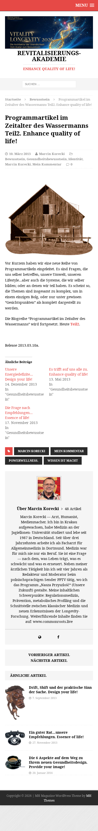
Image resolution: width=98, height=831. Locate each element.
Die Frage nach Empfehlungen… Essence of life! (19, 412)
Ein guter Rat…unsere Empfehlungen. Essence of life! (56, 734)
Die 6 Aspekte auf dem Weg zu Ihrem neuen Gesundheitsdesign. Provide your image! (58, 762)
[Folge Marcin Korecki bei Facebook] (58, 637)
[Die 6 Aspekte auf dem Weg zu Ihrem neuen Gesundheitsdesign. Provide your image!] (15, 766)
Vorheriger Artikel (49, 654)
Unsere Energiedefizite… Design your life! (19, 374)
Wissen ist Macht (62, 460)
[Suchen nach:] (49, 83)
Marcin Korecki (52, 153)
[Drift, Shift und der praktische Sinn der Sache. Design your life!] (15, 717)
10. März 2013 (20, 153)
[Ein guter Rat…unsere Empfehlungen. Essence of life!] (15, 742)
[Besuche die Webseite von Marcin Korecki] (39, 637)
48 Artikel (73, 508)
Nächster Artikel (49, 660)
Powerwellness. (23, 460)
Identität (75, 159)
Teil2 (74, 324)
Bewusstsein (15, 159)
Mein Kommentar (47, 164)
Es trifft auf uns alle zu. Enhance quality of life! (68, 372)
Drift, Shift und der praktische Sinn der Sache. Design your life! (60, 689)
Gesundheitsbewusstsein (47, 159)
